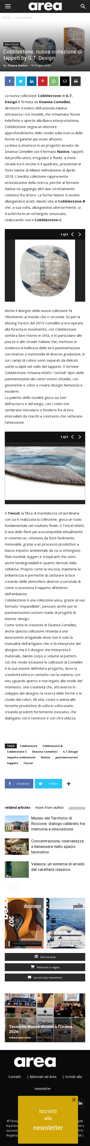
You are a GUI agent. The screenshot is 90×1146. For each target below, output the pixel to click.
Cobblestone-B (52, 746)
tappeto (12, 763)
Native (45, 757)
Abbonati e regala (48, 967)
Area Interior (24, 18)
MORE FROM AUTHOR (49, 807)
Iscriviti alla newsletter (47, 977)
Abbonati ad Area (43, 1076)
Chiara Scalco (17, 65)
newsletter (48, 1128)
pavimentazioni (66, 757)
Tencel (28, 763)
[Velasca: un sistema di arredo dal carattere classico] (17, 869)
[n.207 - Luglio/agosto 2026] (24, 924)
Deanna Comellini (45, 751)
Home (6, 18)
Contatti (14, 1076)
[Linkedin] (80, 1103)
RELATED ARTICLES (17, 807)
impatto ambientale (21, 757)
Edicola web (48, 957)
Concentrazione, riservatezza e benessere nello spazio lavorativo (57, 846)
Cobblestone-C (17, 751)
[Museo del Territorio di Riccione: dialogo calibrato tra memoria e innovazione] (17, 823)
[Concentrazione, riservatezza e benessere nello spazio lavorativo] (17, 846)
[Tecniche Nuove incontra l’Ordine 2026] (45, 1017)
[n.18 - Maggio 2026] (65, 924)
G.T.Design (70, 751)
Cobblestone (28, 746)
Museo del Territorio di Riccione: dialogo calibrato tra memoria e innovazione (58, 823)
